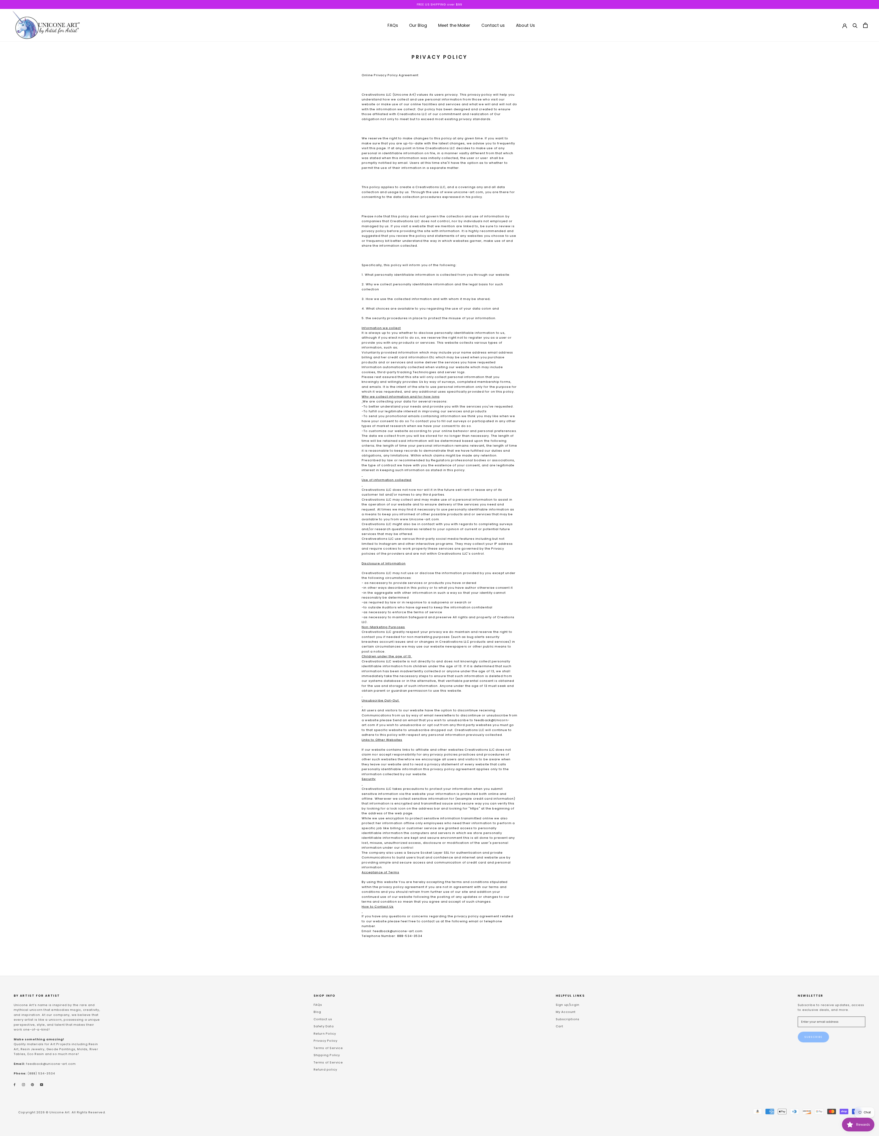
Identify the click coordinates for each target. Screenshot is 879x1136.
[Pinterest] (32, 1084)
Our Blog (418, 25)
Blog (317, 1012)
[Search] (855, 25)
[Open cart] (865, 25)
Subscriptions (568, 1019)
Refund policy (325, 1069)
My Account (566, 1012)
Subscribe (813, 1037)
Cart (559, 1026)
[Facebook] (14, 1084)
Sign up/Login (568, 1005)
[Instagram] (23, 1084)
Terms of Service (328, 1048)
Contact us (493, 25)
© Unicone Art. (58, 1112)
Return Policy (325, 1033)
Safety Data (324, 1026)
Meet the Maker (454, 25)
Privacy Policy (326, 1041)
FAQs (393, 25)
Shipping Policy (327, 1055)
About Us (525, 25)
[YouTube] (41, 1084)
